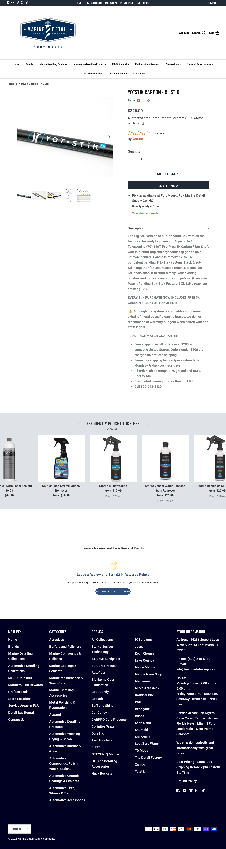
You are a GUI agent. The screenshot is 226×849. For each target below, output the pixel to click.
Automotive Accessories (67, 800)
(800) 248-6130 (199, 659)
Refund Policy (186, 781)
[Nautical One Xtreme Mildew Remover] (61, 458)
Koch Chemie (144, 653)
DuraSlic (98, 733)
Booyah (97, 699)
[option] (65, 137)
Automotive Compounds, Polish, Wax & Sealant (63, 763)
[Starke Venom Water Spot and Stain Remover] (165, 458)
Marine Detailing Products (53, 64)
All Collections (102, 640)
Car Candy (99, 713)
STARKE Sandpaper (106, 659)
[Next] (109, 137)
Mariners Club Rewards (147, 64)
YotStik (137, 139)
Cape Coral (184, 718)
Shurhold (141, 730)
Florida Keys (185, 723)
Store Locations (19, 699)
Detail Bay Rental (118, 73)
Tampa (200, 718)
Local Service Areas (91, 73)
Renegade (142, 709)
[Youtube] (12, 2)
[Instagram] (22, 2)
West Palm (203, 729)
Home (16, 64)
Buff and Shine (102, 706)
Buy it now (168, 186)
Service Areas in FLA (23, 706)
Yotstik (140, 771)
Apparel (55, 715)
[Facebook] (8, 2)
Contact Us (139, 73)
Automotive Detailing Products (89, 64)
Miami (201, 723)
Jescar (140, 647)
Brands (29, 64)
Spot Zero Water (147, 744)
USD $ (212, 3)
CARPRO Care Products (109, 720)
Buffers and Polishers (65, 647)
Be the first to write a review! (113, 591)
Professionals (173, 64)
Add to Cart (168, 174)
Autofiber (98, 673)
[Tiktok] (27, 2)
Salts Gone (143, 723)
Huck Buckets (102, 773)
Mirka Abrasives (147, 688)
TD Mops (141, 751)
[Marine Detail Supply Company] (48, 33)
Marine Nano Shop (148, 674)
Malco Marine (145, 667)
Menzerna (142, 681)
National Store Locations (200, 64)
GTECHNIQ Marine (105, 754)
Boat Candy (100, 692)
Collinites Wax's (103, 726)
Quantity (134, 151)
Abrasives (56, 640)
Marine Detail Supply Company (36, 838)
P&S (138, 702)
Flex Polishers (102, 740)
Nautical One (144, 695)
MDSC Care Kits (120, 64)
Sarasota (183, 734)
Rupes (139, 716)
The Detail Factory (148, 757)
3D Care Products (104, 666)
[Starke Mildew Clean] (113, 458)
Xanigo (140, 764)
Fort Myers (207, 713)
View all (113, 429)
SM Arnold (142, 737)
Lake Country (145, 660)
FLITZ (96, 747)
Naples (212, 718)
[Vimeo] (17, 2)
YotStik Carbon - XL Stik (34, 83)
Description (136, 228)
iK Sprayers (143, 640)
